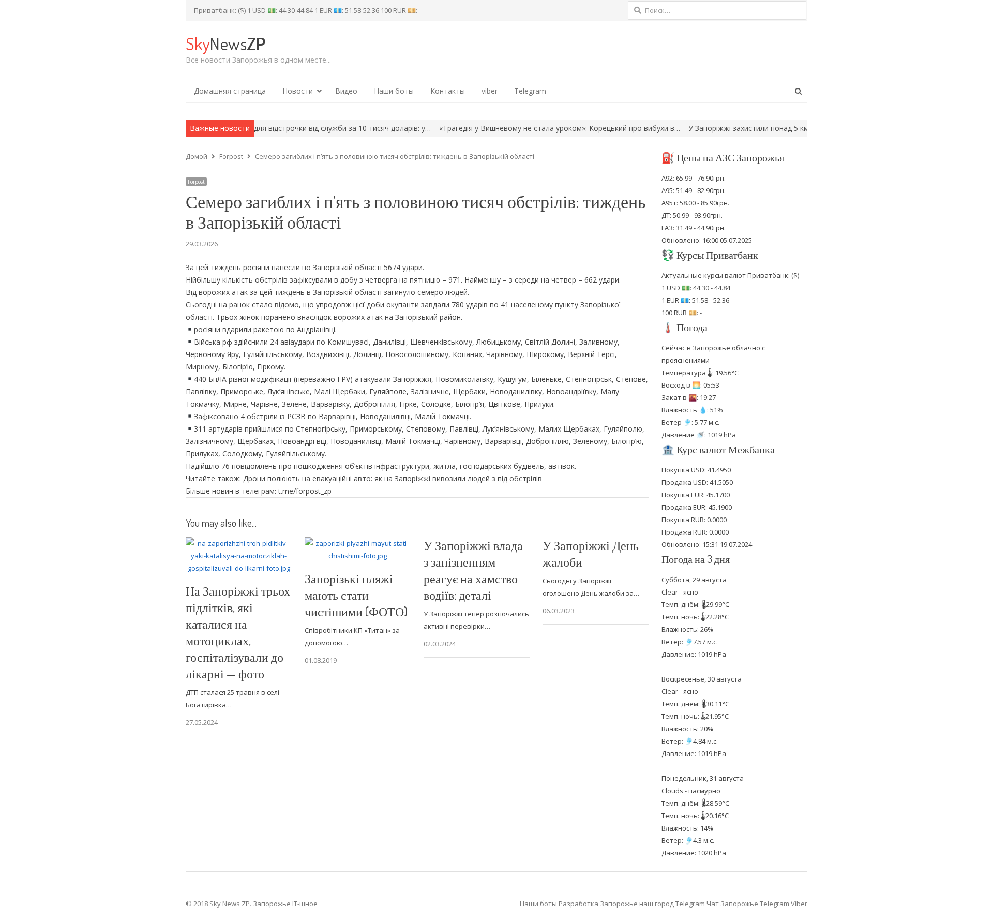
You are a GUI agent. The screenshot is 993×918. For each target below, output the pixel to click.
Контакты (447, 91)
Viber (799, 903)
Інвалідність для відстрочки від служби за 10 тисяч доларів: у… (276, 128)
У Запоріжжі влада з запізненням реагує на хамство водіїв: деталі (473, 570)
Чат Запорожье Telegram (747, 903)
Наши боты (394, 91)
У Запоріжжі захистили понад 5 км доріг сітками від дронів (747, 128)
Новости (297, 91)
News (225, 43)
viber (490, 91)
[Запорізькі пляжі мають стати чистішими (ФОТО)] (358, 543)
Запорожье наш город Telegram (652, 903)
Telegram (530, 91)
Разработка (579, 903)
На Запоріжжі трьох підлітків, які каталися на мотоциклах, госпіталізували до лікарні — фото (238, 632)
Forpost (196, 181)
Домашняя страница (230, 91)
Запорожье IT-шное (285, 903)
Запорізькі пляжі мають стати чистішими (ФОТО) (356, 594)
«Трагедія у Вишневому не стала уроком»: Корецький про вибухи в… (515, 128)
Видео (346, 91)
